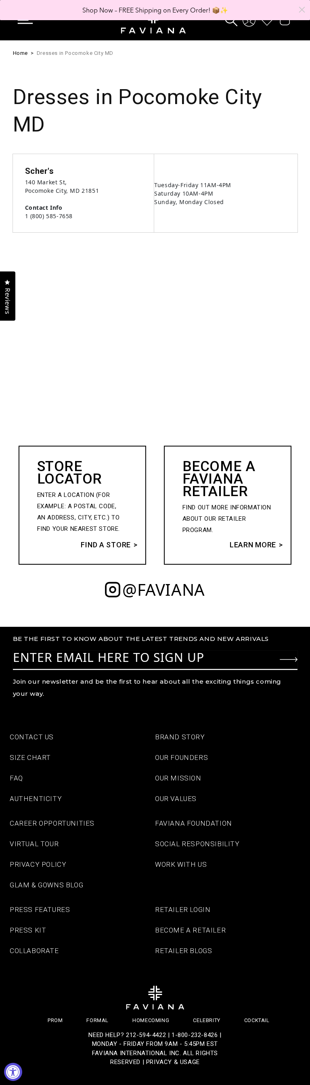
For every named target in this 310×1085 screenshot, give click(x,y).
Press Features (40, 910)
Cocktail (257, 1020)
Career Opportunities (52, 823)
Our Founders (181, 757)
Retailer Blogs (183, 951)
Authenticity (36, 799)
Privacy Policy (38, 864)
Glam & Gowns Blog (46, 885)
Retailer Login (182, 910)
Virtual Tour (34, 844)
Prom (55, 1020)
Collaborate (34, 951)
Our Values (176, 799)
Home (20, 53)
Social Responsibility (197, 844)
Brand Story (180, 737)
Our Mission (178, 778)
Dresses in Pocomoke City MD (75, 53)
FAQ (16, 778)
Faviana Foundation (193, 823)
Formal (97, 1020)
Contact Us (32, 737)
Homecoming (150, 1020)
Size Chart (30, 757)
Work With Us (181, 864)
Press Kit (28, 930)
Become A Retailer (190, 930)
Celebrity (206, 1020)
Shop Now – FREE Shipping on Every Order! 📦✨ (155, 10)
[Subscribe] (288, 659)
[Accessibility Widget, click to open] (13, 1072)
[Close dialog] (301, 9)
